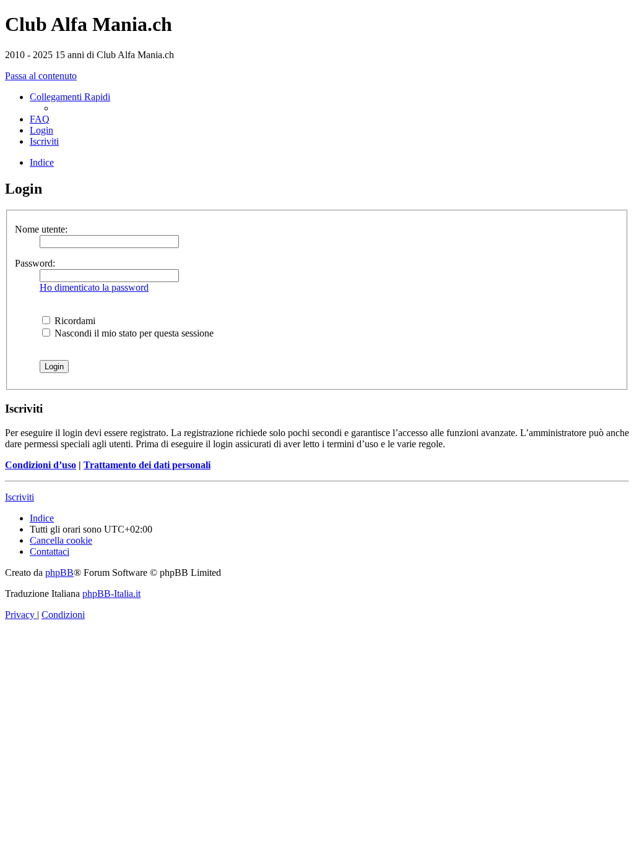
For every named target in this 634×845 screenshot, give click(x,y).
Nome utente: (41, 229)
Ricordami (73, 320)
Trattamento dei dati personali (147, 465)
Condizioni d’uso (40, 465)
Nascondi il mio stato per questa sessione (133, 333)
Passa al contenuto (41, 76)
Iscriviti (19, 497)
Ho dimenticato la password (94, 287)
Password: (35, 263)
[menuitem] (40, 119)
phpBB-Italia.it (111, 593)
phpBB (59, 572)
